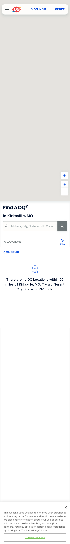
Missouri (12, 252)
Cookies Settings (35, 537)
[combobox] (35, 226)
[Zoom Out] (64, 191)
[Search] (62, 226)
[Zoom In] (64, 184)
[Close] (66, 507)
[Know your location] (64, 175)
